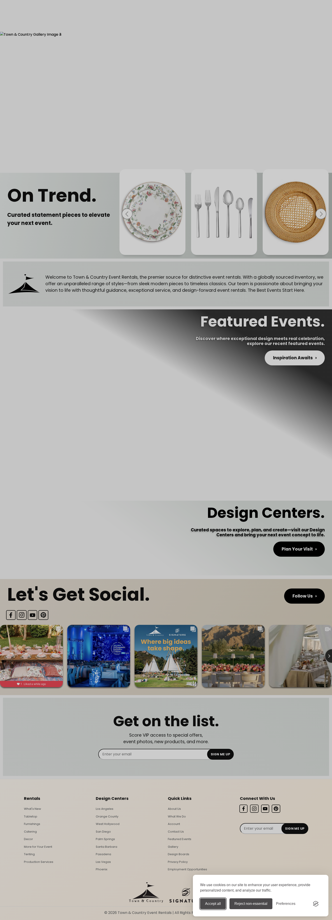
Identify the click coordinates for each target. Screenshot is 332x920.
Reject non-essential (250, 904)
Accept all (213, 904)
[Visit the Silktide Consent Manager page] (315, 903)
